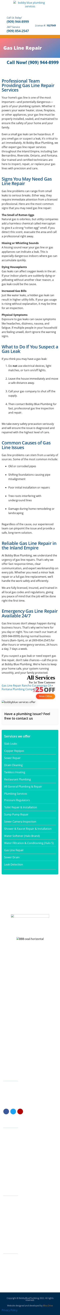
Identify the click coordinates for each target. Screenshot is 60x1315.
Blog (8, 1179)
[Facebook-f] (6, 1111)
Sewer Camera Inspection (20, 821)
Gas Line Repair (14, 850)
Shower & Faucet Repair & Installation (28, 829)
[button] (57, 36)
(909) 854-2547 (18, 31)
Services (10, 1138)
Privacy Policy (9, 1310)
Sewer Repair (12, 758)
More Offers (45, 696)
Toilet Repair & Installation (20, 807)
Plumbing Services (15, 793)
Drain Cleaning (13, 765)
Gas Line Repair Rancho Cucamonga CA (26, 685)
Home (9, 1133)
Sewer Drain (12, 857)
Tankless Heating (14, 772)
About (9, 1159)
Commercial (12, 1148)
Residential (11, 1143)
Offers (9, 1169)
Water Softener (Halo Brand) (22, 836)
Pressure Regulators (17, 800)
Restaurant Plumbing (17, 779)
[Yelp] (20, 1111)
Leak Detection (13, 864)
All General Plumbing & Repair (23, 786)
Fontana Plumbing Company (19, 689)
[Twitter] (13, 1111)
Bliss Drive (48, 1305)
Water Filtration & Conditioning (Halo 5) (29, 843)
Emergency (11, 1154)
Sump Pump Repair (16, 814)
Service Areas (13, 1174)
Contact (10, 1164)
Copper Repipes (14, 751)
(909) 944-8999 (18, 21)
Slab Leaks (10, 743)
